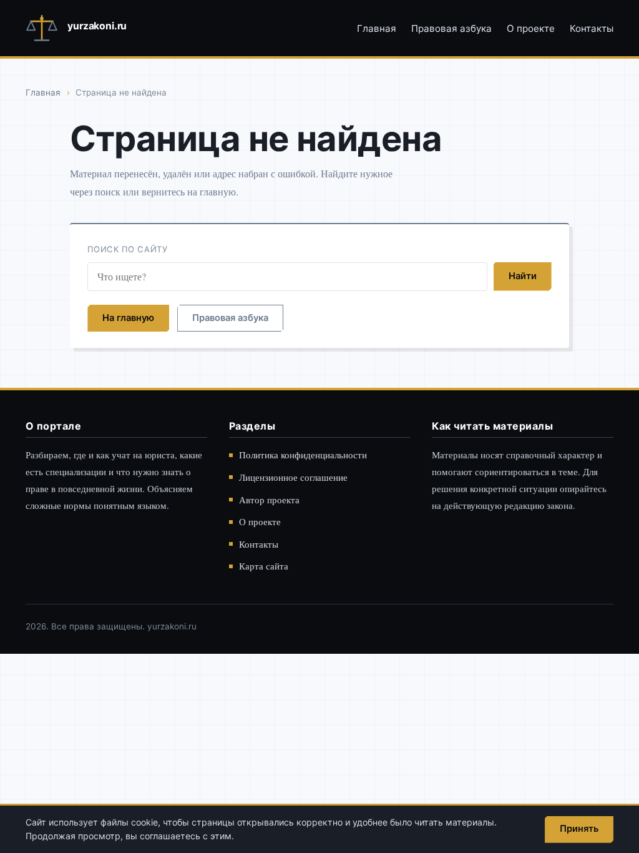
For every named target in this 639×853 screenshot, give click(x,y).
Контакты (591, 28)
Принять (579, 828)
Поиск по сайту (127, 249)
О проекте (531, 28)
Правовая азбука (451, 28)
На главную (128, 317)
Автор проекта (269, 499)
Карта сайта (263, 566)
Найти (523, 276)
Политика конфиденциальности (303, 454)
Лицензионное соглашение (293, 477)
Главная (376, 28)
